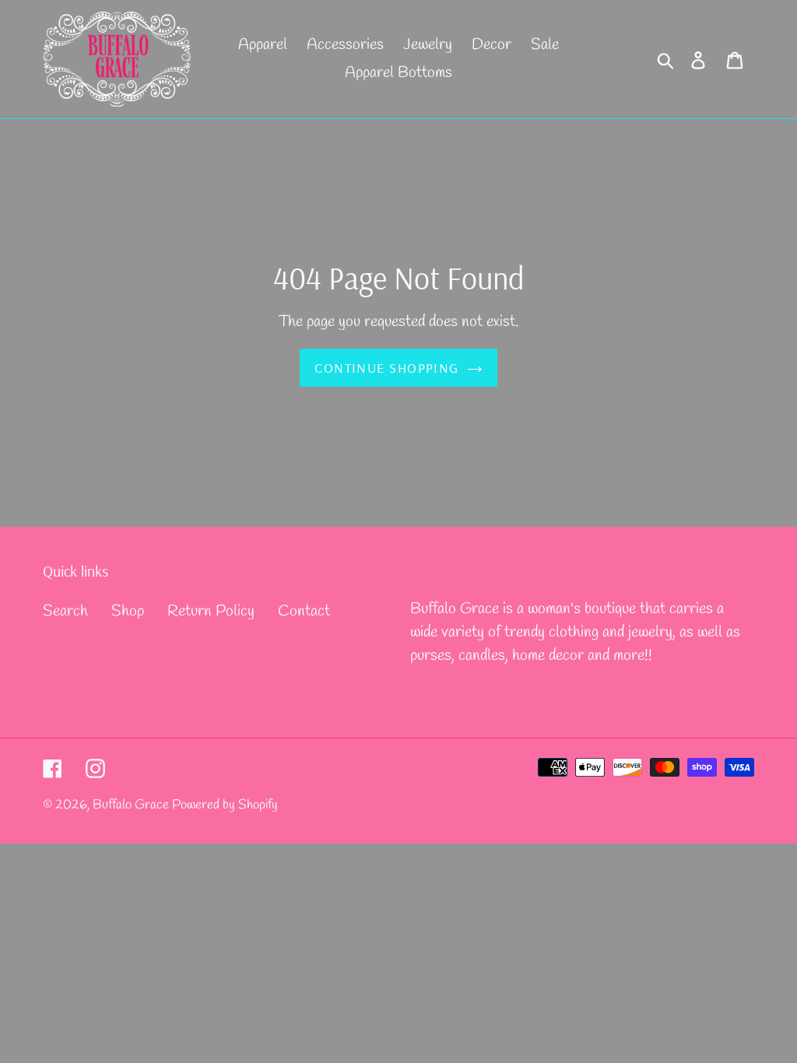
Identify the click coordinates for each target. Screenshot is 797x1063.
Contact (304, 611)
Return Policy (211, 611)
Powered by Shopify (225, 805)
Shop (127, 611)
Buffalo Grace (132, 805)
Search (65, 611)
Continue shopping (386, 368)
